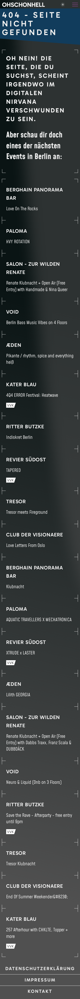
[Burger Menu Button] (75, 4)
